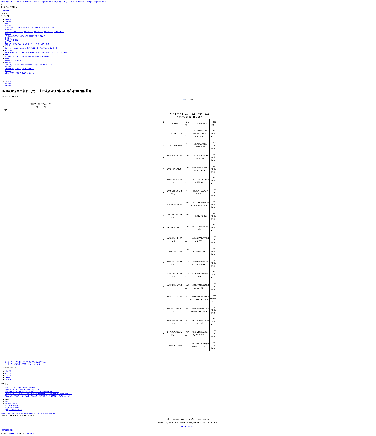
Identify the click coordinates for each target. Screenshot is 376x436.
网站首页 (8, 19)
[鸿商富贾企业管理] (12, 408)
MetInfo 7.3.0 (13, 433)
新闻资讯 (8, 84)
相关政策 (8, 373)
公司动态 (8, 377)
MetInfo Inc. (30, 433)
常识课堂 (8, 379)
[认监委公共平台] (11, 403)
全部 (6, 23)
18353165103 (5, 10)
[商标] (7, 401)
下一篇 (22, 364)
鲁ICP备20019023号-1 (188, 426)
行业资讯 (8, 86)
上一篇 (25, 362)
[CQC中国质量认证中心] (13, 410)
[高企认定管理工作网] (12, 406)
